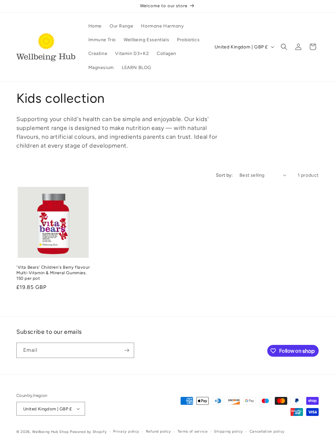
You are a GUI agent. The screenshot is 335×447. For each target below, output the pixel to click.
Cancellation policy (267, 431)
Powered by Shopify (88, 432)
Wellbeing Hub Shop (50, 432)
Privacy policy (126, 431)
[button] (284, 47)
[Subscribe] (126, 350)
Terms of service (193, 431)
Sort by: (224, 175)
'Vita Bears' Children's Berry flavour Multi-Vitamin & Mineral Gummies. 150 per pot (53, 273)
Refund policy (158, 431)
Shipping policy (228, 431)
